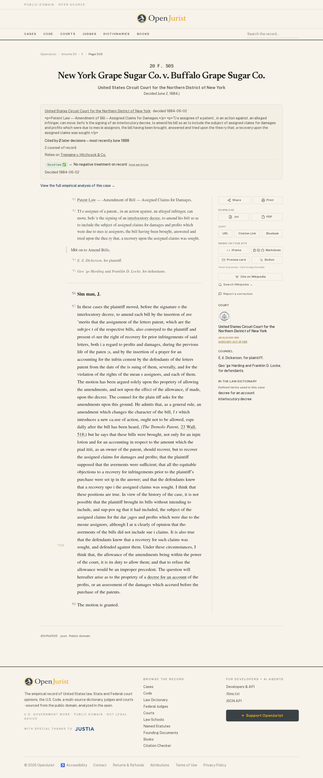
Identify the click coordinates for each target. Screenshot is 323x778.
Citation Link (247, 233)
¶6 (74, 293)
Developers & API (240, 687)
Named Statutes (156, 726)
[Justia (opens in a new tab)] (85, 729)
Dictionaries (116, 34)
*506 (60, 545)
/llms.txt (233, 694)
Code (48, 34)
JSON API (234, 701)
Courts (67, 34)
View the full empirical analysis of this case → (77, 186)
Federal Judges (155, 706)
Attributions (159, 765)
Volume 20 (69, 54)
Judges (89, 34)
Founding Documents (160, 733)
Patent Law (86, 200)
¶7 (74, 306)
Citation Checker (157, 746)
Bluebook (272, 233)
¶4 (74, 259)
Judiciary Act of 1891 (232, 341)
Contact (100, 765)
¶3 (74, 249)
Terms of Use (186, 765)
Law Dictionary (155, 700)
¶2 (74, 210)
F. (83, 54)
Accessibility (74, 765)
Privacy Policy (214, 765)
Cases (30, 34)
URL (225, 233)
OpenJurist (48, 54)
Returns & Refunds (128, 765)
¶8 (74, 604)
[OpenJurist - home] (161, 18)
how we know (138, 164)
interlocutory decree (143, 218)
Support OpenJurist (262, 715)
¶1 (74, 199)
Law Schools (153, 720)
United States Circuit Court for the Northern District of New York (161, 87)
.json (63, 636)
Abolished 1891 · (229, 337)
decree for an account (166, 577)
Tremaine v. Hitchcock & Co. (83, 155)
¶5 (74, 270)
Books (143, 34)
